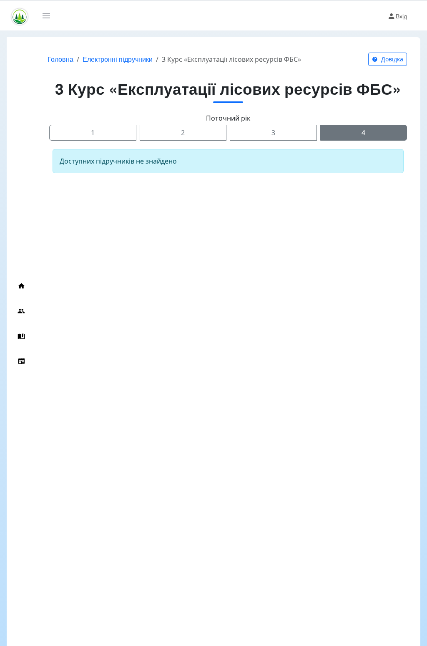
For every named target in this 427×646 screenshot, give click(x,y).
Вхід (401, 16)
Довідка (391, 59)
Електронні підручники (118, 59)
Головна (60, 59)
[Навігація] (49, 15)
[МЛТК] (19, 16)
